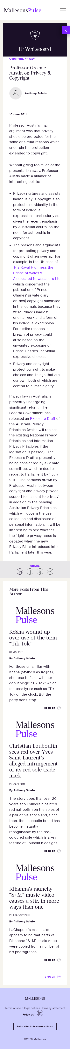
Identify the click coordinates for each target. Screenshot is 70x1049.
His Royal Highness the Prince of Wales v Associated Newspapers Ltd (37, 273)
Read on (49, 708)
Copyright (16, 58)
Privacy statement (53, 1008)
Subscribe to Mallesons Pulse (35, 1026)
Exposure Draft (42, 418)
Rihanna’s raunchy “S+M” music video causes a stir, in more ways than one (34, 898)
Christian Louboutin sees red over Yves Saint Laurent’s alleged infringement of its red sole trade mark (33, 761)
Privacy (30, 58)
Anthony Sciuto (24, 658)
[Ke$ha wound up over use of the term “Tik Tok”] (35, 615)
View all (50, 976)
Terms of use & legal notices (22, 1008)
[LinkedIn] (40, 1013)
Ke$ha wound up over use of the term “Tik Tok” (33, 638)
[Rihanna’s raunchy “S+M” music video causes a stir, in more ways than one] (35, 872)
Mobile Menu (63, 10)
